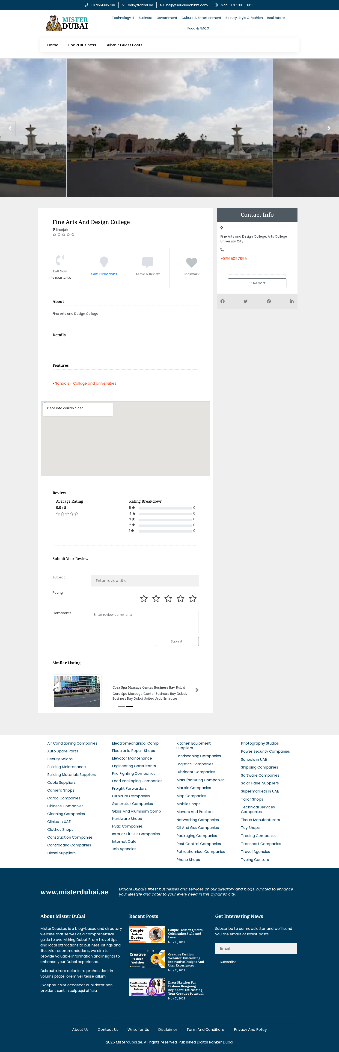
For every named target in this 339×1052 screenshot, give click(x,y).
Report (259, 283)
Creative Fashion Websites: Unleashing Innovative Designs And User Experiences (186, 959)
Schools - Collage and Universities (85, 383)
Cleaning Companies (66, 813)
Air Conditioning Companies (72, 743)
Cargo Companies (63, 798)
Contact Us (108, 1029)
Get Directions (104, 274)
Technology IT (123, 17)
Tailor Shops (252, 799)
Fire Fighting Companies (133, 773)
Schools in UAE (254, 759)
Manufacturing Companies (200, 780)
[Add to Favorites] (191, 265)
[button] (54, 690)
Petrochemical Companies (200, 851)
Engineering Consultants (134, 766)
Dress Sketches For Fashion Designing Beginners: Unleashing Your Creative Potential (186, 988)
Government (167, 17)
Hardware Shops (127, 818)
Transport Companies (261, 843)
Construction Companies (70, 837)
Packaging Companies (196, 835)
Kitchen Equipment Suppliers (193, 746)
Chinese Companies (65, 806)
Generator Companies (132, 803)
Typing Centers (255, 859)
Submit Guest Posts (124, 45)
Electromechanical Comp (135, 743)
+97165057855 (233, 258)
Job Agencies (124, 849)
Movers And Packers (195, 811)
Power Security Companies (265, 751)
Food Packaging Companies (137, 781)
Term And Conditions (206, 1029)
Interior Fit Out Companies (136, 834)
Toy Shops (250, 827)
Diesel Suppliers (61, 853)
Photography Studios (260, 743)
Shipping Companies (259, 767)
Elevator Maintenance (132, 758)
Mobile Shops (188, 804)
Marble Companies (193, 787)
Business (145, 17)
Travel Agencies (255, 851)
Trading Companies (259, 835)
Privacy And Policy (250, 1029)
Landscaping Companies (198, 756)
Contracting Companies (69, 845)
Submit (176, 641)
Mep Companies (191, 796)
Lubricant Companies (195, 772)
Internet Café (124, 841)
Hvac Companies (127, 826)
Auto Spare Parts (62, 751)
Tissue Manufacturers (260, 819)
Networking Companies (197, 819)
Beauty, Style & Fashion (244, 17)
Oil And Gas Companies (197, 827)
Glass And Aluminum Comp (136, 811)
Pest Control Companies (198, 843)
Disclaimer (167, 1029)
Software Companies (260, 775)
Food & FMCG (198, 28)
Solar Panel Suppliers (260, 783)
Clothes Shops (60, 829)
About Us (80, 1029)
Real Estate (276, 17)
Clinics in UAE (59, 821)
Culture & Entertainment (201, 17)
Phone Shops (188, 859)
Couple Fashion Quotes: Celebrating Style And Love (185, 933)
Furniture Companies (131, 796)
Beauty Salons (60, 759)
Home (52, 45)
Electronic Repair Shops (133, 750)
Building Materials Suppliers (71, 774)
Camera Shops (60, 790)
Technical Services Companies (258, 809)
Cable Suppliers (61, 782)
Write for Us (138, 1029)
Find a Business (82, 45)
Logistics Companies (194, 764)
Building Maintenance (66, 766)
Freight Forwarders (129, 788)
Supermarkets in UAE (260, 791)
